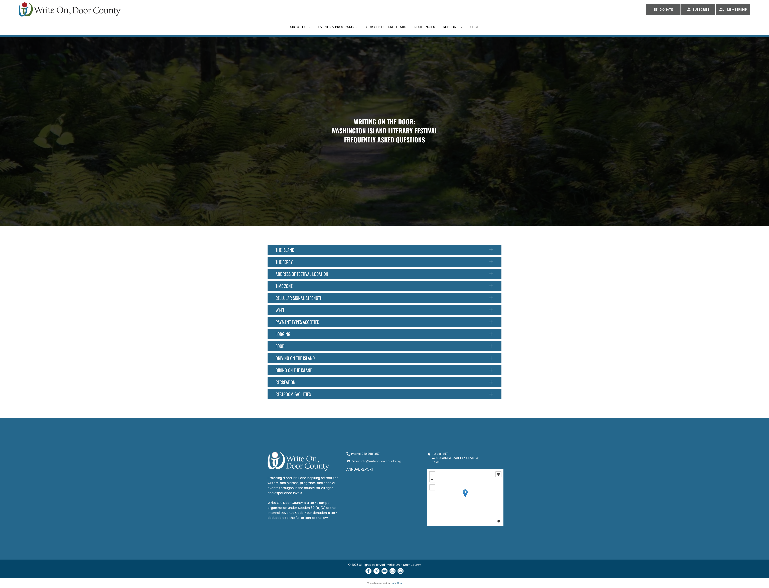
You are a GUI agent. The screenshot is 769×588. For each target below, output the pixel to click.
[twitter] (376, 571)
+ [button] (432, 474)
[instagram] (393, 571)
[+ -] (465, 497)
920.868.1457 (371, 454)
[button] (384, 250)
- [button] (432, 479)
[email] (401, 571)
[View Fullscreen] (432, 487)
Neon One (396, 583)
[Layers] (498, 474)
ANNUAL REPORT (360, 469)
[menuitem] (300, 26)
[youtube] (384, 571)
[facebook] (368, 571)
